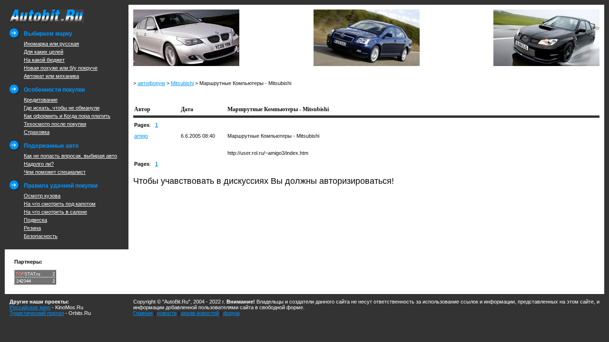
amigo (141, 136)
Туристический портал (37, 313)
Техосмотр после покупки (55, 124)
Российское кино (30, 307)
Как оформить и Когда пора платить (67, 116)
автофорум (151, 83)
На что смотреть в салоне (55, 212)
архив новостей (200, 313)
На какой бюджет (44, 60)
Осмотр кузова (42, 196)
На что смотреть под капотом (60, 204)
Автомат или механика (51, 76)
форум (231, 313)
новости (167, 313)
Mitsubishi (182, 83)
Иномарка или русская (51, 44)
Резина (32, 228)
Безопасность (41, 236)
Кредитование (41, 100)
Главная (143, 313)
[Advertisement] (244, 94)
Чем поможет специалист (55, 172)
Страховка (36, 132)
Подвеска (35, 220)
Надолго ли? (39, 164)
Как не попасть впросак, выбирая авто (70, 156)
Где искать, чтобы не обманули (61, 108)
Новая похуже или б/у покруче (61, 68)
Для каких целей (43, 52)
